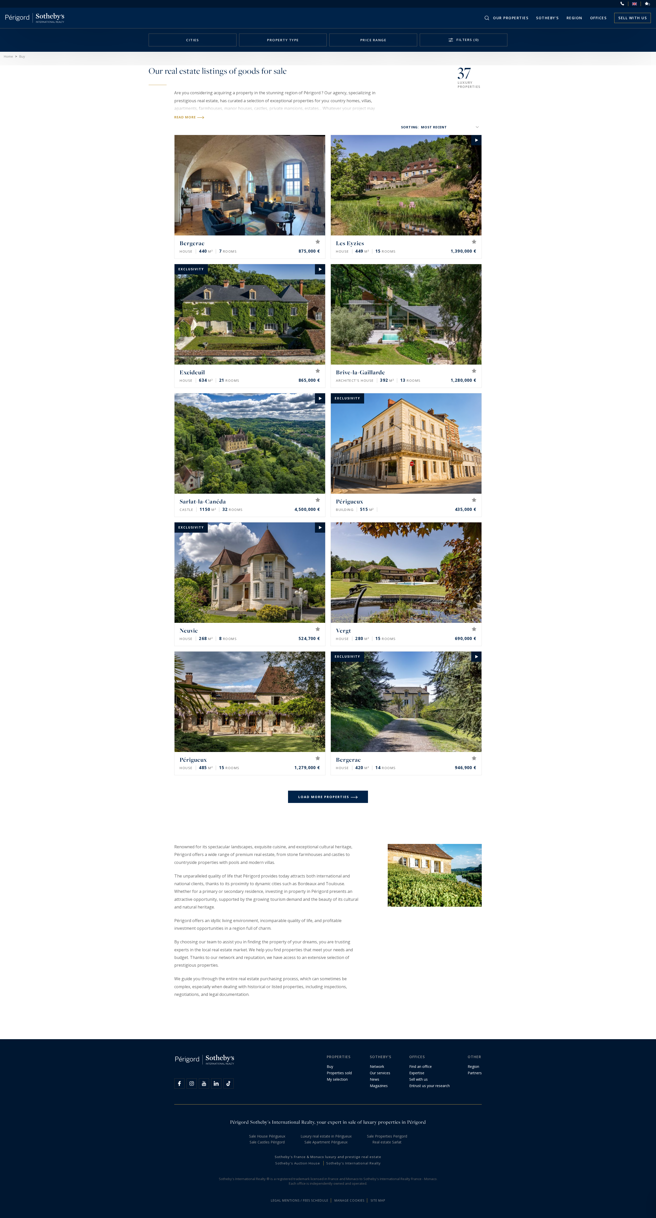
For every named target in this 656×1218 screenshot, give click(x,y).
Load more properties (323, 796)
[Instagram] (192, 1083)
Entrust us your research (429, 1085)
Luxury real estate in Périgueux (326, 1136)
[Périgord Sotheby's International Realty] (34, 18)
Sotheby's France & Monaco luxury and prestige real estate (328, 1156)
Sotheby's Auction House (297, 1163)
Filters (467, 39)
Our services (380, 1072)
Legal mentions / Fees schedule (299, 1200)
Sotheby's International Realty (353, 1163)
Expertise (416, 1072)
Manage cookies (349, 1200)
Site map (378, 1200)
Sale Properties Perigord (387, 1136)
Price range (373, 40)
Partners (475, 1072)
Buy (330, 1066)
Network (377, 1066)
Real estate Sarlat (387, 1142)
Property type (283, 40)
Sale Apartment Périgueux (325, 1142)
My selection (337, 1079)
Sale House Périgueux (267, 1136)
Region (574, 17)
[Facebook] (179, 1083)
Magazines (379, 1085)
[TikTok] (228, 1083)
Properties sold (339, 1072)
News (374, 1079)
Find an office (420, 1066)
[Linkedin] (216, 1083)
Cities (192, 40)
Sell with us (632, 17)
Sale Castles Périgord (267, 1142)
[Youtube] (204, 1083)
